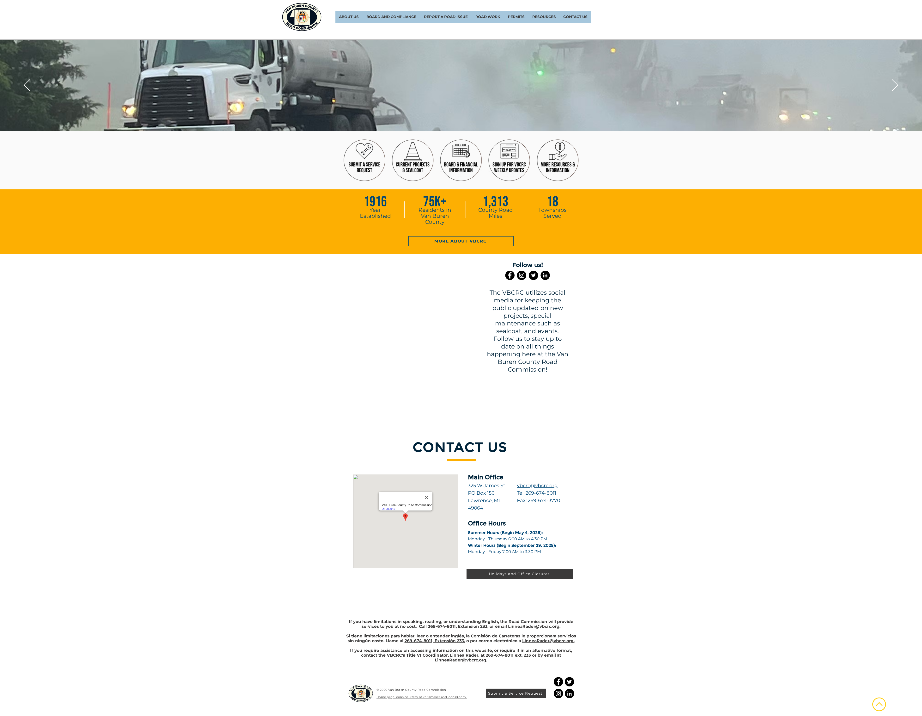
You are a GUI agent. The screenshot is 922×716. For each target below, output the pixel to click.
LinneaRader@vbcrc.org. (548, 640)
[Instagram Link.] (521, 275)
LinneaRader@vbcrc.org (533, 626)
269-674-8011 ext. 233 (508, 655)
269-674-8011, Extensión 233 (434, 640)
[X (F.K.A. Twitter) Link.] (533, 275)
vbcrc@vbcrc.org (537, 485)
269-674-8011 (541, 493)
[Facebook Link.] (510, 275)
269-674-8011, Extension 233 (457, 626)
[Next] (895, 85)
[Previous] (27, 85)
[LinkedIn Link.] (545, 275)
